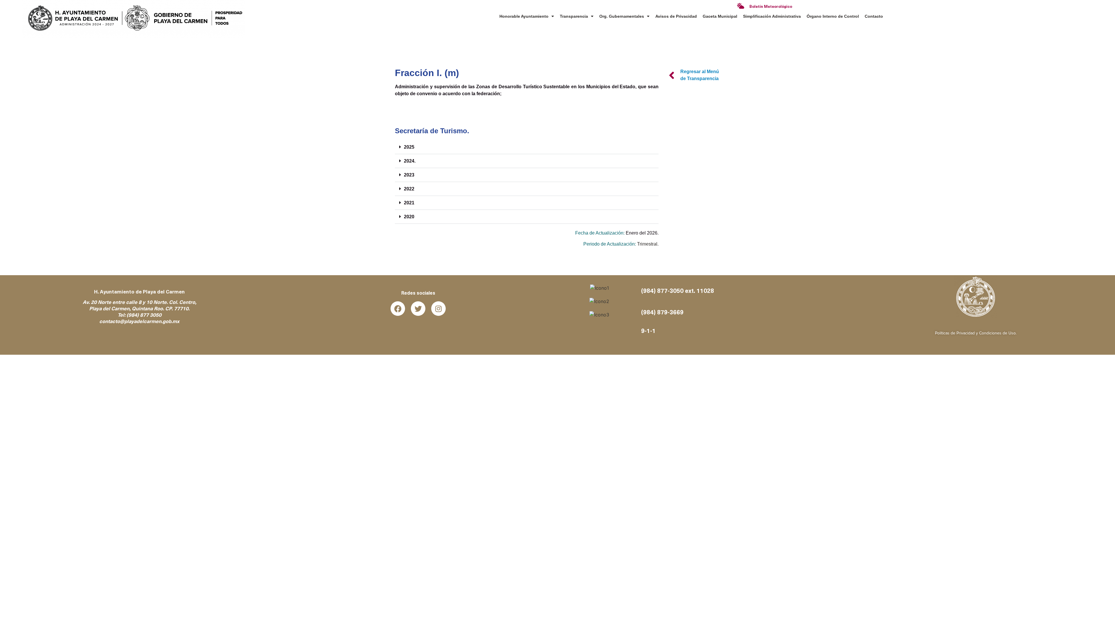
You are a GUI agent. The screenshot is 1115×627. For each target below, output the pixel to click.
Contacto (874, 16)
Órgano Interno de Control (833, 16)
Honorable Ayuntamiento (523, 16)
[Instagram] (438, 308)
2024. (410, 160)
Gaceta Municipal (720, 16)
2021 (409, 202)
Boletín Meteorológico (770, 7)
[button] (527, 147)
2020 (409, 216)
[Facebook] (398, 308)
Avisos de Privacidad (676, 16)
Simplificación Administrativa (772, 16)
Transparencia (574, 16)
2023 (409, 174)
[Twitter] (418, 308)
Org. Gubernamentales (621, 16)
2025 (409, 147)
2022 (409, 188)
